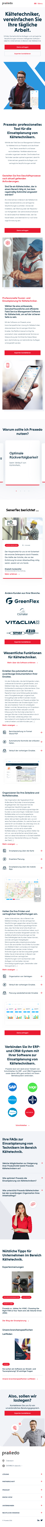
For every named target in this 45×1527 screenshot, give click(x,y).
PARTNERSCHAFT (8, 1481)
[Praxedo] (7, 3)
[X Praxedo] (42, 1520)
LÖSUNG (5, 1474)
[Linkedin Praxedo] (38, 1520)
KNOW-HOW (7, 1497)
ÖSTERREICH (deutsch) (13, 1466)
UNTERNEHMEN (8, 1505)
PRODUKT (6, 1490)
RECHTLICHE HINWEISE (10, 1513)
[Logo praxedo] (22, 1453)
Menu (40, 3)
